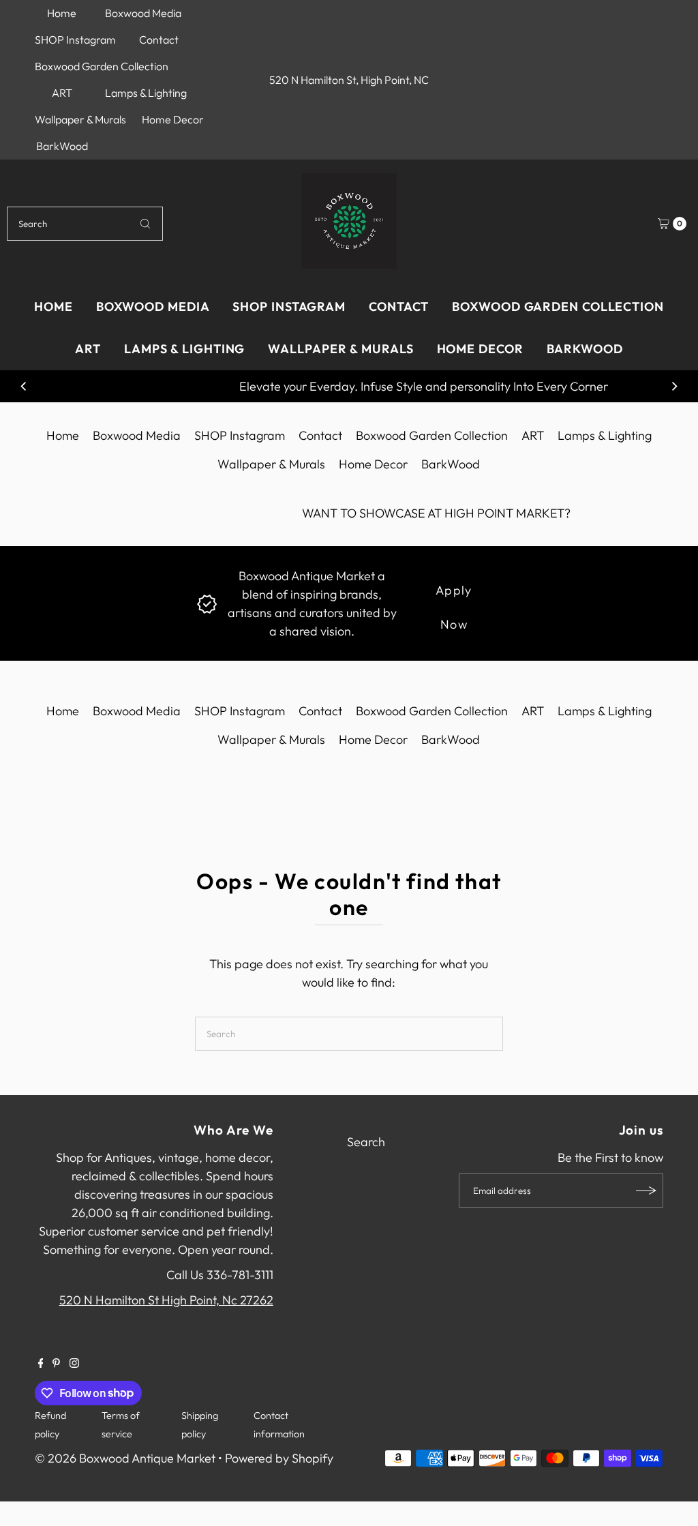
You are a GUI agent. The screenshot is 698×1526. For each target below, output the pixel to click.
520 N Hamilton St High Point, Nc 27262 (166, 1300)
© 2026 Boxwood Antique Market (125, 1458)
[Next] (674, 386)
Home (61, 13)
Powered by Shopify (279, 1458)
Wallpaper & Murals (80, 119)
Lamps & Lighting (146, 93)
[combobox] (84, 224)
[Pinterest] (56, 1363)
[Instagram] (74, 1363)
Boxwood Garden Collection (101, 66)
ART (62, 93)
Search (366, 1142)
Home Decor (173, 119)
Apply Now (454, 595)
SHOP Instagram (75, 39)
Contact (159, 39)
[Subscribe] (646, 1190)
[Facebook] (41, 1363)
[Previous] (23, 386)
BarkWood (62, 146)
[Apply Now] (207, 602)
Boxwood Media (143, 13)
